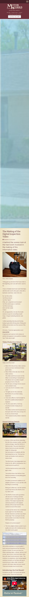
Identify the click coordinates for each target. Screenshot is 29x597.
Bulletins (6, 239)
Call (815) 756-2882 (14, 16)
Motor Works (14, 6)
